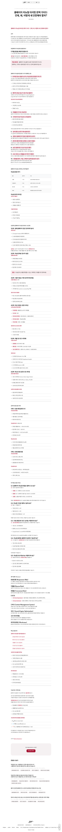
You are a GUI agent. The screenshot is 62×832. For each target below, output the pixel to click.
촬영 (36, 2)
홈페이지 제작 (23, 8)
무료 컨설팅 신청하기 (31, 750)
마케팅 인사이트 (18, 8)
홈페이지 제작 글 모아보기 (18, 738)
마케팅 (29, 2)
